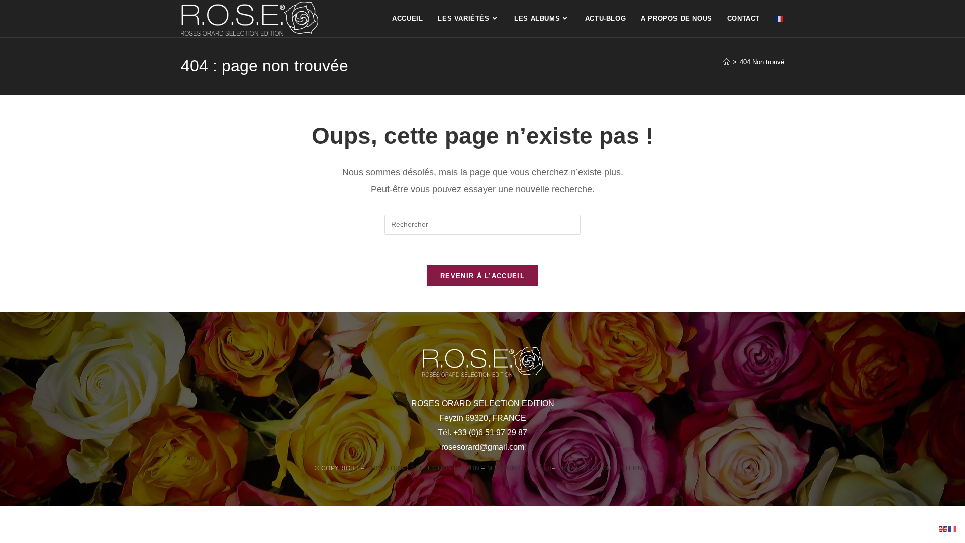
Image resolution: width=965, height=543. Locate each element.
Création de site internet (604, 468)
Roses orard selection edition (423, 468)
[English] (943, 528)
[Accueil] (726, 62)
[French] (779, 18)
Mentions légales (519, 468)
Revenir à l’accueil (482, 276)
